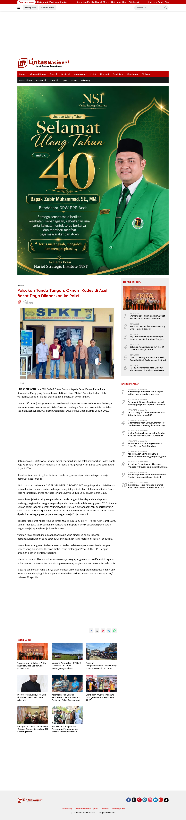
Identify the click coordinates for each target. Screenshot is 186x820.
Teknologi (85, 80)
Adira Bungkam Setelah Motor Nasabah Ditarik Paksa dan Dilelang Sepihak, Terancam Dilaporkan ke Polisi (147, 476)
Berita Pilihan (25, 80)
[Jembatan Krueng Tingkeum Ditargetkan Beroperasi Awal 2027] (101, 683)
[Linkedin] (155, 800)
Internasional (80, 74)
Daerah (53, 74)
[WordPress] (144, 800)
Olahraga (146, 74)
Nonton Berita (47, 7)
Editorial (54, 80)
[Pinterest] (139, 800)
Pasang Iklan (30, 7)
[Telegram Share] (109, 630)
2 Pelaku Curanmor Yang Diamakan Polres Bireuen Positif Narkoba (145, 444)
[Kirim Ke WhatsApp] (114, 630)
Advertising (66, 808)
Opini (64, 80)
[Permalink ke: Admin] (19, 301)
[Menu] (19, 7)
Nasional (65, 74)
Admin (26, 301)
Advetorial (41, 80)
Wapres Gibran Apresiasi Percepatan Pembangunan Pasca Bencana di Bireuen (65, 729)
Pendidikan (118, 74)
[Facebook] (128, 800)
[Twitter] (134, 800)
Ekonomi (104, 74)
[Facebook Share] (91, 630)
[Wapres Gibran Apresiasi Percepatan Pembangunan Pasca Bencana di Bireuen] (67, 715)
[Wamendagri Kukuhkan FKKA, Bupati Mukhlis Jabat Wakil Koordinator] (32, 651)
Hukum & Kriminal (37, 74)
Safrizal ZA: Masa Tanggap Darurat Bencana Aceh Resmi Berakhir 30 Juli (146, 486)
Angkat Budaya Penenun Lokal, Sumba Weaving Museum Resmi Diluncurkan (146, 434)
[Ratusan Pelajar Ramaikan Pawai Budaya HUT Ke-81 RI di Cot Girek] (101, 651)
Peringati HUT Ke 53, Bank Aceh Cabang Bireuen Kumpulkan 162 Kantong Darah (32, 729)
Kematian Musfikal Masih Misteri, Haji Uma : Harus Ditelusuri (74, 2)
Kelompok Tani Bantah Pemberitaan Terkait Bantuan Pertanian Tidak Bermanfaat (66, 697)
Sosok (74, 80)
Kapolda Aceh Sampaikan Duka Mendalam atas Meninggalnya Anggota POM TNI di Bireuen (147, 455)
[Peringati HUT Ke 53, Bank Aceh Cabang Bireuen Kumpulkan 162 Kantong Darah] (32, 715)
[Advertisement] (93, 34)
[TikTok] (166, 800)
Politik (93, 74)
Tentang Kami (118, 808)
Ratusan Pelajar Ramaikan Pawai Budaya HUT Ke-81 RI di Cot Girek (101, 666)
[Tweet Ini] (97, 630)
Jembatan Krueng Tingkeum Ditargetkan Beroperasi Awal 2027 (100, 697)
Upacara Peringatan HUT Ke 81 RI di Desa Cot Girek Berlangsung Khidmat (66, 666)
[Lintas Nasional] (43, 62)
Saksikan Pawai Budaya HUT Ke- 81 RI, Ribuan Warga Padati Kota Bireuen (147, 348)
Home (22, 74)
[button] (166, 7)
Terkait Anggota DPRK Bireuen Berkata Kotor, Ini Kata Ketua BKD (146, 413)
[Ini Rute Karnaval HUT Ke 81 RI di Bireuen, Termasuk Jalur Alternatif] (32, 683)
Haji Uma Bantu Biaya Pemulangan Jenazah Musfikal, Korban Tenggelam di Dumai (148, 338)
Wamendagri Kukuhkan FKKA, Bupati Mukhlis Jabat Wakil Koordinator (31, 666)
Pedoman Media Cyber (87, 808)
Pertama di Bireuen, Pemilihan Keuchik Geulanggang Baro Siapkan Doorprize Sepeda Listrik (146, 403)
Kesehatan (132, 74)
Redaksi (105, 808)
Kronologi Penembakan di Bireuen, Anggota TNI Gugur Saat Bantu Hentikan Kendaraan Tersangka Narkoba (147, 465)
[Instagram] (150, 800)
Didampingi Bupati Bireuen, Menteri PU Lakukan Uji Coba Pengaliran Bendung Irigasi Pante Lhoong (146, 424)
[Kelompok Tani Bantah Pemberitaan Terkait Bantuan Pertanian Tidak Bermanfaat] (67, 683)
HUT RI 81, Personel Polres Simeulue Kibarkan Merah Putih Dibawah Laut (147, 369)
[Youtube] (161, 800)
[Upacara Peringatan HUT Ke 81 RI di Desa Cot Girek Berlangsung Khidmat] (67, 651)
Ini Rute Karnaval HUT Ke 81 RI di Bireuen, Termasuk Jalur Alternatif (31, 697)
